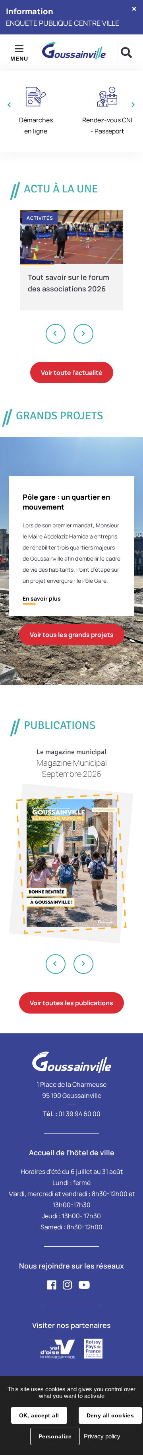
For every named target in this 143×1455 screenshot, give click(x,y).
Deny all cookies (110, 1415)
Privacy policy (102, 1436)
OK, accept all (39, 1415)
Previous (56, 333)
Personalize (55, 1436)
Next (83, 333)
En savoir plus (42, 598)
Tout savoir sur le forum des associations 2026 (68, 282)
